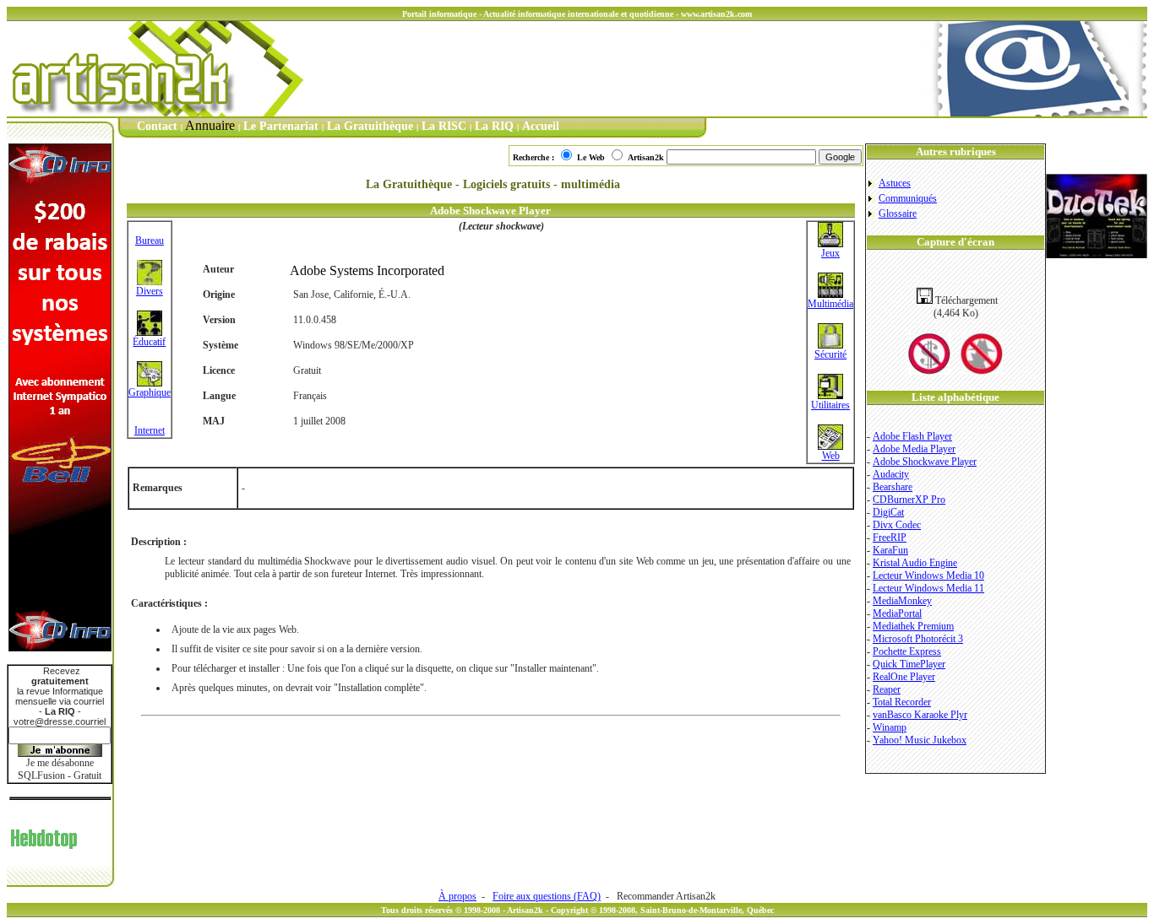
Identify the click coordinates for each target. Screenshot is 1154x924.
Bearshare (892, 487)
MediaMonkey (902, 601)
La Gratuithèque (370, 126)
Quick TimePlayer (909, 664)
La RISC (444, 126)
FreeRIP (889, 537)
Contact (157, 126)
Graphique (149, 392)
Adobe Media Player (914, 449)
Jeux (830, 253)
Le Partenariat (280, 126)
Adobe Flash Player (912, 436)
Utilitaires (830, 405)
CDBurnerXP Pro (909, 499)
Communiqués (908, 198)
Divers (149, 291)
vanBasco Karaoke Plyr (920, 715)
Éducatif (149, 342)
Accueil (540, 126)
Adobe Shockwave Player (925, 461)
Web (831, 456)
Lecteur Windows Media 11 (928, 588)
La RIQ (494, 126)
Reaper (887, 689)
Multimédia (830, 304)
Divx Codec (897, 525)
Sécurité (830, 354)
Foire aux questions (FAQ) (547, 896)
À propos (457, 896)
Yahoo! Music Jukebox (919, 740)
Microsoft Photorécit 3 (918, 639)
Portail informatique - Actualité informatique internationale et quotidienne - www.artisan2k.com (577, 14)
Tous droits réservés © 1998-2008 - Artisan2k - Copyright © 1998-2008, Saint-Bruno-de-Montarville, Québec (577, 910)
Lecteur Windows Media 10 (928, 575)
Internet (149, 430)
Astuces (895, 183)
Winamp (889, 727)
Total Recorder (902, 702)
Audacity (891, 474)
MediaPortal (897, 613)
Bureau (149, 240)
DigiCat (888, 512)
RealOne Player (904, 677)
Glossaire (898, 213)
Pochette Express (907, 651)
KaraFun (890, 550)
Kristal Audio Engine (915, 563)
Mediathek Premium (913, 626)
